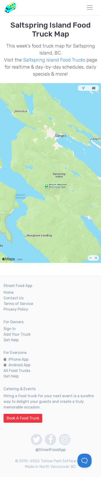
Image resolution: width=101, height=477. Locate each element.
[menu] (89, 7)
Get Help (11, 340)
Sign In (10, 329)
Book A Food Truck (23, 418)
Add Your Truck (17, 334)
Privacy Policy (16, 309)
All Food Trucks (17, 370)
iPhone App (18, 359)
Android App (19, 365)
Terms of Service (18, 303)
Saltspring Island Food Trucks (54, 60)
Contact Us (13, 298)
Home (9, 292)
